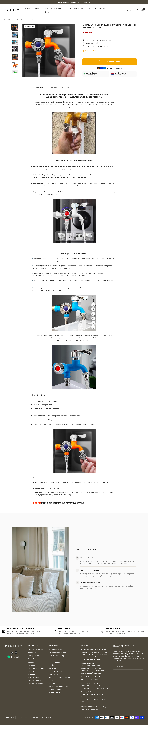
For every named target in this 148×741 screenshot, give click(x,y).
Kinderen (31, 674)
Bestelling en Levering (56, 656)
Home (27, 8)
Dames (36, 8)
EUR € (129, 10)
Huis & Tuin (56, 8)
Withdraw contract (54, 692)
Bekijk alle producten (35, 680)
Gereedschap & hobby (36, 668)
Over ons (51, 683)
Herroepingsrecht (54, 662)
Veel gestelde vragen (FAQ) (37, 12)
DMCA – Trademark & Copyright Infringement (59, 679)
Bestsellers (32, 659)
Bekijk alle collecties (35, 649)
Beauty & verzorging (35, 656)
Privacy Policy (53, 674)
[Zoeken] (138, 10)
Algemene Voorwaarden (57, 653)
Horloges (31, 665)
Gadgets (31, 662)
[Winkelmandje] (142, 10)
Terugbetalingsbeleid (55, 671)
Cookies (51, 665)
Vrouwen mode (33, 677)
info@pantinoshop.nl (92, 677)
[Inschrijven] (140, 667)
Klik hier (96, 683)
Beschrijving (37, 87)
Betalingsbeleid (54, 659)
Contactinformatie (96, 8)
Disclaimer (52, 668)
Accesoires (32, 653)
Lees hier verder (102, 688)
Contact (122, 661)
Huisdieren (32, 671)
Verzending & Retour (60, 87)
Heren (45, 8)
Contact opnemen (55, 689)
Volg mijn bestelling (74, 8)
